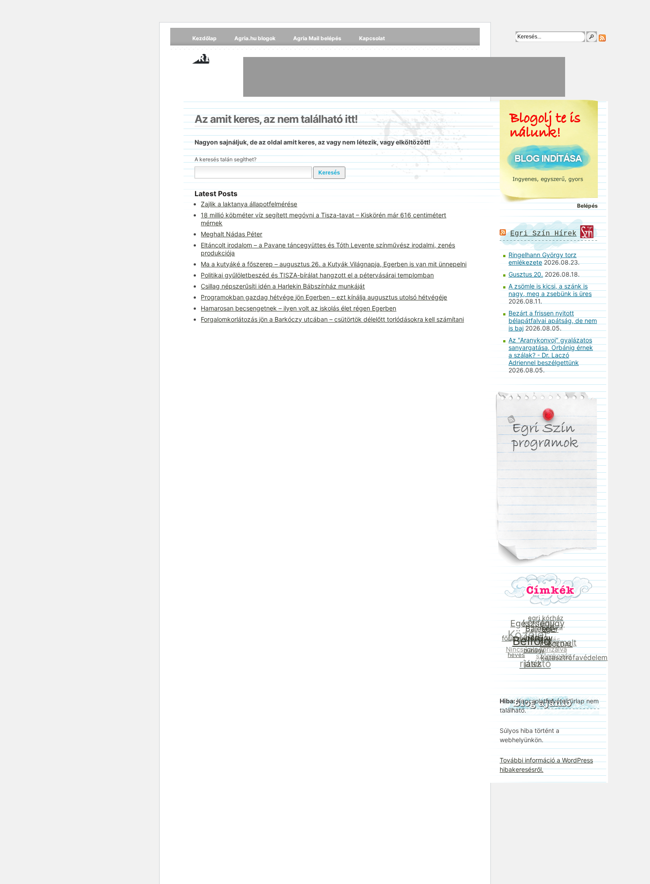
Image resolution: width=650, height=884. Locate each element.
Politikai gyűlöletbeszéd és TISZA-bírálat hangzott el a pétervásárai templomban (317, 275)
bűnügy (533, 651)
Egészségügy (539, 623)
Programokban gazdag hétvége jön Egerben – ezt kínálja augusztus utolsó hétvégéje (324, 297)
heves (515, 653)
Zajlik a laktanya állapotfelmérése (249, 204)
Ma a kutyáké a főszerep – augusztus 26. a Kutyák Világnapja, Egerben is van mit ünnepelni (333, 264)
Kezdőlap (204, 38)
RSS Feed (602, 38)
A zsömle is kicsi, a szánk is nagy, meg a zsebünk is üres (550, 289)
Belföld (531, 641)
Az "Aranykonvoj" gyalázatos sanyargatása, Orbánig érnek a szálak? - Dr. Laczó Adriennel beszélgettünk (551, 351)
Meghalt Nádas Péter (231, 234)
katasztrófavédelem (572, 658)
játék (531, 663)
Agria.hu (210, 57)
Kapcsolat (372, 38)
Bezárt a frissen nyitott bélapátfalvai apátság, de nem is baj (553, 320)
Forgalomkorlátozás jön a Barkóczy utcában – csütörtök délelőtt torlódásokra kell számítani (332, 319)
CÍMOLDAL (555, 647)
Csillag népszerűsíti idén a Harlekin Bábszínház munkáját (283, 286)
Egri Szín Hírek (543, 234)
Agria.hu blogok (254, 38)
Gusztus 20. (526, 274)
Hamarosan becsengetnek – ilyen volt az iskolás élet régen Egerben (298, 308)
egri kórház (547, 618)
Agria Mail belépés (317, 38)
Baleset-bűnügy (541, 634)
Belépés (587, 205)
